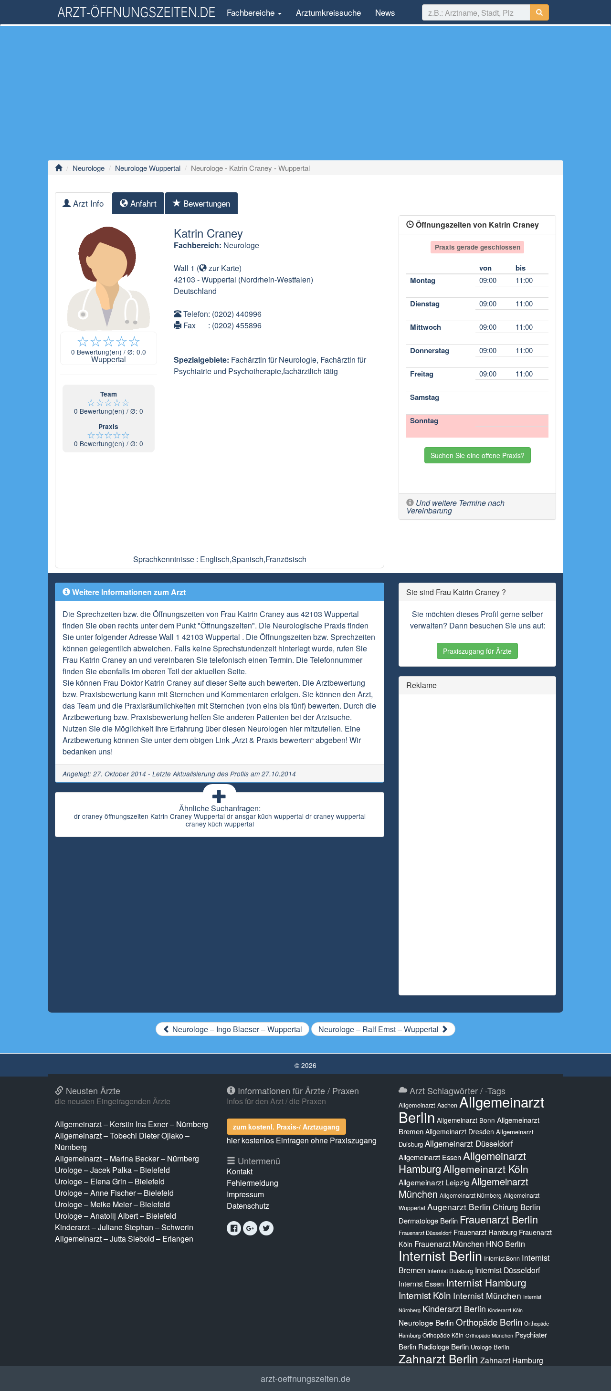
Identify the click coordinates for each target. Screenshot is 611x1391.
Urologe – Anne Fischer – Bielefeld (114, 1192)
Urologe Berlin (490, 1346)
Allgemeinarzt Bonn (466, 1120)
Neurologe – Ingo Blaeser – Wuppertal (236, 1029)
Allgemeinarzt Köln (485, 1168)
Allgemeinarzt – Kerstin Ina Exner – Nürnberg (131, 1124)
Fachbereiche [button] (250, 12)
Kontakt (240, 1171)
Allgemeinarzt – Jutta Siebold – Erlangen (124, 1238)
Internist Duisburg (450, 1270)
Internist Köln (425, 1294)
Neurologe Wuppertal (147, 168)
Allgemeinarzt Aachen (428, 1105)
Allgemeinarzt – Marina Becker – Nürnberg (127, 1158)
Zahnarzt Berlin (438, 1358)
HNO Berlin (505, 1243)
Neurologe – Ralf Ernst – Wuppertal (379, 1029)
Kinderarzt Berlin (454, 1308)
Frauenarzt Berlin (499, 1219)
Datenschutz (248, 1205)
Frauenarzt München (449, 1243)
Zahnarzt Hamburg (511, 1360)
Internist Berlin (440, 1255)
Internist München (487, 1295)
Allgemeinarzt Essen (430, 1157)
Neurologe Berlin (426, 1322)
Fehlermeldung (252, 1182)
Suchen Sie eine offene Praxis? (478, 455)
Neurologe (89, 168)
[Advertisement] (305, 93)
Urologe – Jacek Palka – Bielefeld (112, 1169)
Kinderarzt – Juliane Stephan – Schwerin (124, 1227)
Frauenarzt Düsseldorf (425, 1232)
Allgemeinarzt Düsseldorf (469, 1143)
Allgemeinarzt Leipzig (434, 1182)
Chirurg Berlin (516, 1207)
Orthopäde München (489, 1335)
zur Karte (223, 267)
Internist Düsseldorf (507, 1270)
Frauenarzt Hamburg (485, 1232)
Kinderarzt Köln (505, 1310)
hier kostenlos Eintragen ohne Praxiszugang (302, 1140)
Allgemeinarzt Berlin (471, 1109)
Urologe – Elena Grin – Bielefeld (110, 1181)
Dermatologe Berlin (428, 1220)
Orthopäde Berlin (489, 1321)
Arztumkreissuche (328, 12)
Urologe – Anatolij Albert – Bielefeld (115, 1215)
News (385, 12)
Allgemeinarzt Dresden (459, 1131)
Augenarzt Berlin (459, 1207)
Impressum (245, 1194)
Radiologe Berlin (443, 1346)
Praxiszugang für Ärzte (477, 651)
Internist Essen (421, 1283)
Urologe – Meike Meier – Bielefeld (112, 1204)
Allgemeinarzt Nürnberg (471, 1195)
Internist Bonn (502, 1258)
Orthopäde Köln (443, 1335)
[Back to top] (589, 1373)
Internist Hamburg (486, 1282)
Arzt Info (87, 203)
